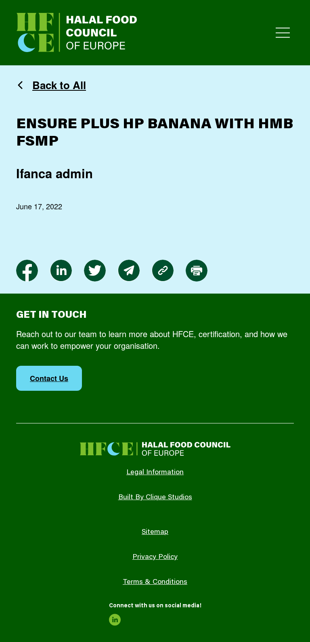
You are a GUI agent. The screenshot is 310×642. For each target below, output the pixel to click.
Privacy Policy (155, 557)
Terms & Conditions (155, 582)
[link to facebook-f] (27, 270)
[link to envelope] (129, 270)
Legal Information (155, 472)
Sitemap (155, 532)
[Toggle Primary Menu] (283, 33)
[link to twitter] (95, 270)
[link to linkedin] (61, 270)
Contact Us (49, 378)
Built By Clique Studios (155, 497)
